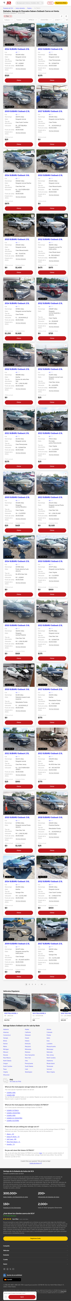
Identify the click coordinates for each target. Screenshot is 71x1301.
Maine (5, 1046)
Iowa (48, 1041)
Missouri (5, 1052)
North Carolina (51, 1058)
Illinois (5, 1041)
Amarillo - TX (11, 1144)
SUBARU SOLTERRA (13, 1120)
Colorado (49, 1032)
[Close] (35, 1293)
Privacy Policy (63, 1291)
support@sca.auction (30, 1285)
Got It (22, 1297)
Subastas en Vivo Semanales (12, 1207)
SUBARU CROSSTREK (13, 1113)
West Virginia (51, 1072)
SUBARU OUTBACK (13, 1110)
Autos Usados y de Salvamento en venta (15, 1197)
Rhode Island (51, 1063)
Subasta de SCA (8, 8)
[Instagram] (4, 1269)
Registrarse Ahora (61, 3)
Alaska (27, 1029)
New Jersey (50, 1055)
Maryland (28, 1046)
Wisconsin (6, 1075)
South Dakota (29, 1066)
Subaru (29, 8)
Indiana (27, 1041)
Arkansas (6, 1032)
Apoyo (5, 1264)
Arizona (49, 1029)
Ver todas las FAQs (15, 1081)
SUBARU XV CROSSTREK (14, 1118)
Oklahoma (50, 1060)
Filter (8, 16)
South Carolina (7, 1066)
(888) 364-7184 (19, 1285)
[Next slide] (31, 35)
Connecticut (7, 1035)
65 (42, 984)
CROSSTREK (46, 20)
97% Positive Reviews (9, 1216)
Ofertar (19, 80)
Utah (26, 1069)
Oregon (5, 1063)
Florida (49, 1035)
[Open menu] (4, 3)
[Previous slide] (6, 35)
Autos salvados (20, 8)
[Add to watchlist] (32, 25)
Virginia (5, 1072)
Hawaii (27, 1038)
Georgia (5, 1038)
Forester (20, 20)
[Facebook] (7, 1269)
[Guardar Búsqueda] (66, 16)
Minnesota (28, 1049)
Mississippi (50, 1049)
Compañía (6, 1246)
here (40, 1153)
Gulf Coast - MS (11, 1139)
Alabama (6, 1029)
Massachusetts (51, 1046)
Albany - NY (10, 1134)
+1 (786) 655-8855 (8, 1285)
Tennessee (50, 1066)
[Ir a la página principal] (8, 2)
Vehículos (6, 1250)
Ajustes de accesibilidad (14, 1275)
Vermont (49, 1069)
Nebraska (50, 1052)
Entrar (50, 3)
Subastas (6, 1255)
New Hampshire (30, 1055)
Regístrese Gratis (35, 1238)
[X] (10, 1269)
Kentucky (28, 1043)
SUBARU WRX (11, 1092)
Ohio (26, 1060)
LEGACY (59, 20)
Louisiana (49, 1043)
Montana (27, 1052)
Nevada (5, 1055)
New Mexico (7, 1058)
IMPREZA (33, 20)
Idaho (48, 1038)
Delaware (28, 1035)
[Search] (42, 2)
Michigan (6, 1049)
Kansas (5, 1043)
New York (28, 1058)
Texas (5, 1069)
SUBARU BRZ (11, 1095)
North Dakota (7, 1060)
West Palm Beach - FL (13, 1142)
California (28, 1032)
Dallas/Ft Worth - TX (13, 1136)
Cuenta (5, 1259)
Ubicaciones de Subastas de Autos (48, 1197)
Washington (28, 1072)
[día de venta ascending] (61, 16)
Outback (8, 20)
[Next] (45, 984)
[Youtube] (13, 1269)
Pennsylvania (29, 1063)
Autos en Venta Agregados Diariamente (50, 1207)
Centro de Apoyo (35, 1163)
